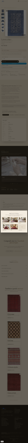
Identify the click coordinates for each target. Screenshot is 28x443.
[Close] (26, 211)
